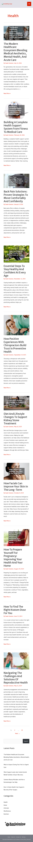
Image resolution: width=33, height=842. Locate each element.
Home (5, 805)
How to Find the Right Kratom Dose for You (15, 610)
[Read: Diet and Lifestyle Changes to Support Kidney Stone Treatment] (16, 403)
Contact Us (18, 837)
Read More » (7, 93)
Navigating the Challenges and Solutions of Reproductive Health (16, 677)
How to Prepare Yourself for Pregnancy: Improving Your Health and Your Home (13, 557)
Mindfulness (7, 811)
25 (22, 730)
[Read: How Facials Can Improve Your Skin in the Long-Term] (16, 471)
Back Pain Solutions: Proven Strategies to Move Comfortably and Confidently (16, 196)
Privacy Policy (23, 839)
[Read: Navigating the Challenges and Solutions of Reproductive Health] (16, 661)
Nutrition (6, 814)
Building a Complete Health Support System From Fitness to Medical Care (16, 127)
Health (6, 802)
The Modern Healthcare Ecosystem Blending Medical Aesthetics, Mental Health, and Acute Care (15, 52)
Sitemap (23, 837)
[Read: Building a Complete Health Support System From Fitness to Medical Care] (16, 110)
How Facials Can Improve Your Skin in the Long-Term (16, 486)
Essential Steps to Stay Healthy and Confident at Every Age (15, 270)
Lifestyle (6, 808)
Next (17, 733)
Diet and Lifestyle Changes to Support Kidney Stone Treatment (15, 418)
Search (26, 741)
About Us (13, 837)
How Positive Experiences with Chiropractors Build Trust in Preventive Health (15, 345)
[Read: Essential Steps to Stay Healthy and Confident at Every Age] (16, 254)
